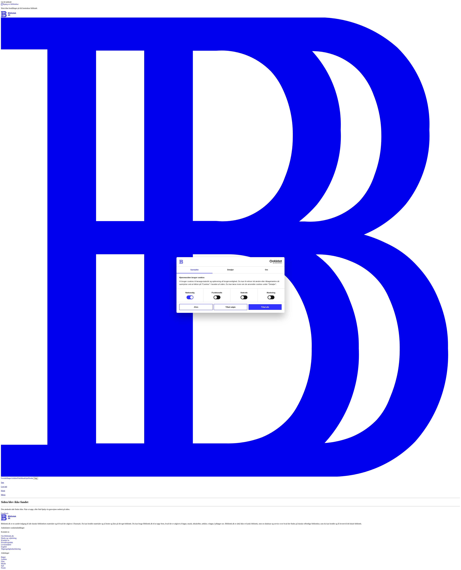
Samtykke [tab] (194, 270)
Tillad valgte (230, 307)
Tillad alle (265, 307)
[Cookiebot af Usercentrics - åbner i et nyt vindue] (271, 262)
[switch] (217, 297)
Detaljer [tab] (230, 270)
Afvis (196, 307)
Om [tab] (266, 270)
